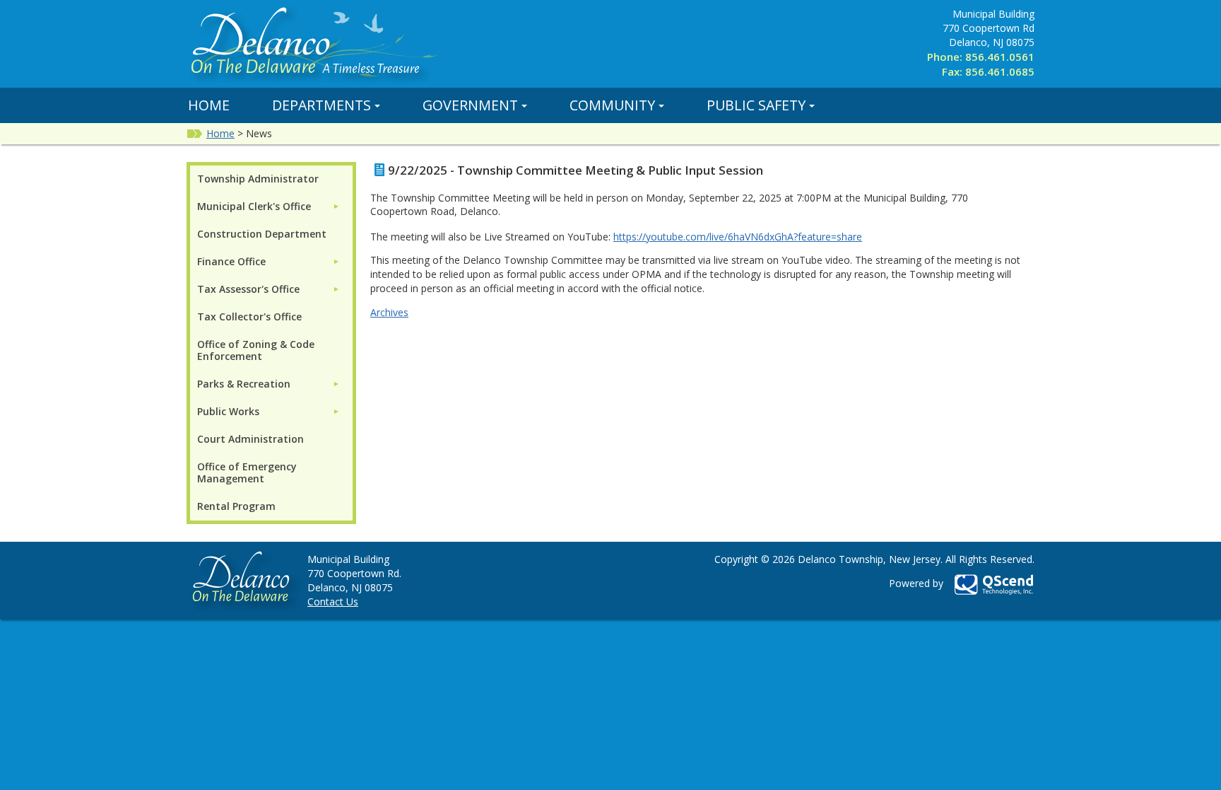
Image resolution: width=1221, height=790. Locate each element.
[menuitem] (268, 206)
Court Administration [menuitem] (250, 439)
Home (209, 105)
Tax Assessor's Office (248, 289)
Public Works (228, 411)
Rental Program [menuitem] (236, 506)
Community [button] (612, 105)
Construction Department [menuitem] (261, 233)
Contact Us (332, 601)
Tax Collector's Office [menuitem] (249, 316)
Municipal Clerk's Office (254, 206)
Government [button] (470, 105)
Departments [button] (321, 105)
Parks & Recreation (243, 383)
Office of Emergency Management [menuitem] (247, 472)
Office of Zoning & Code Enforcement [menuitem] (255, 350)
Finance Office (231, 261)
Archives (389, 312)
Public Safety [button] (756, 105)
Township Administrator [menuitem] (258, 178)
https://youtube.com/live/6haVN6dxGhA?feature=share (737, 236)
